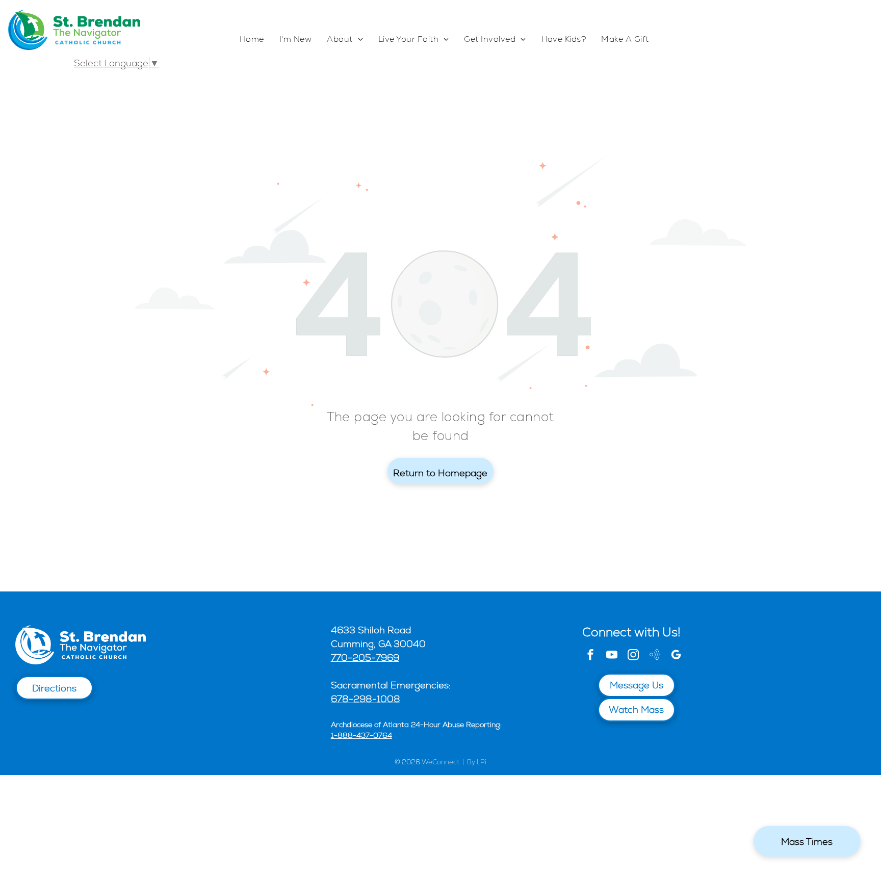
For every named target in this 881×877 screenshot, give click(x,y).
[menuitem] (252, 39)
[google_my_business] (676, 656)
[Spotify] (654, 656)
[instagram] (633, 656)
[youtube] (612, 656)
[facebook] (590, 656)
